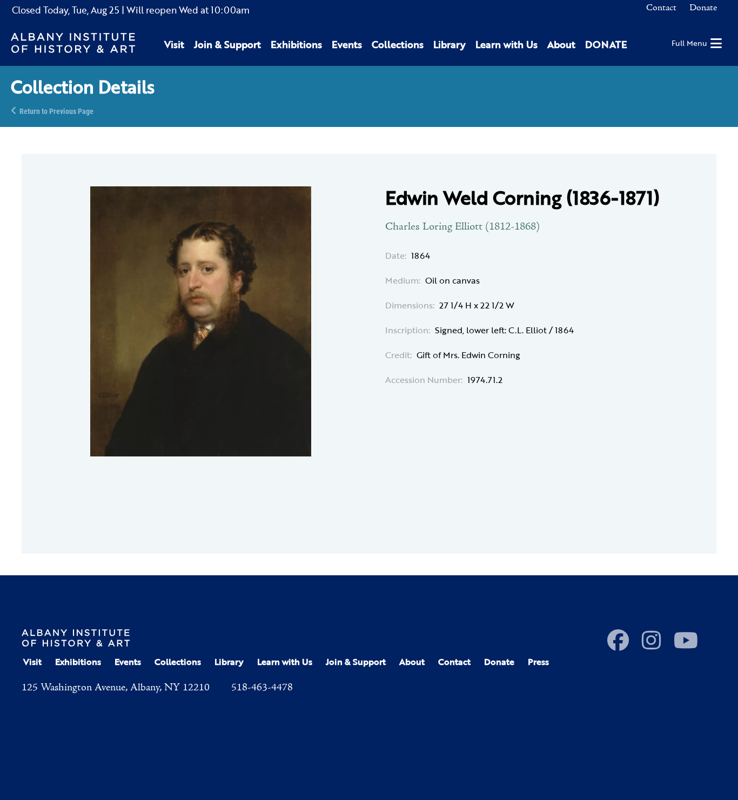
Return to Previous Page (56, 110)
